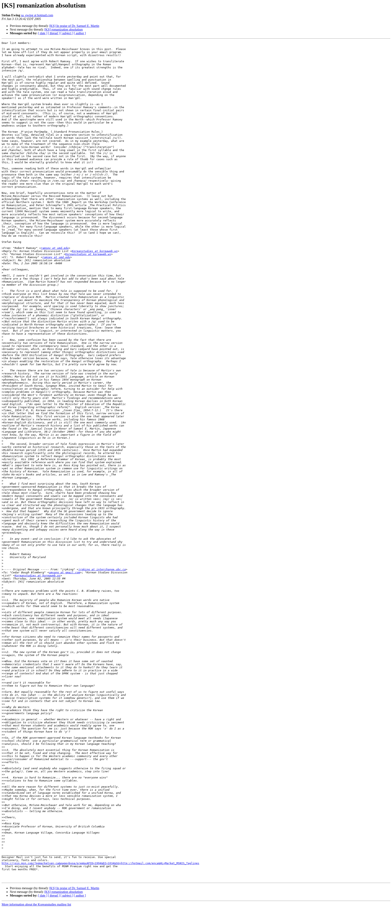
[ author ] (80, 33)
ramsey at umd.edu (55, 248)
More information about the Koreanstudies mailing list (36, 904)
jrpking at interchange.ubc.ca (102, 569)
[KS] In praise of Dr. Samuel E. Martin (74, 26)
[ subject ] (66, 33)
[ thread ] (54, 33)
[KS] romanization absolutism (63, 29)
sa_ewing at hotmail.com (37, 15)
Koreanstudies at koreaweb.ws (95, 251)
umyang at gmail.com (64, 572)
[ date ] (42, 33)
